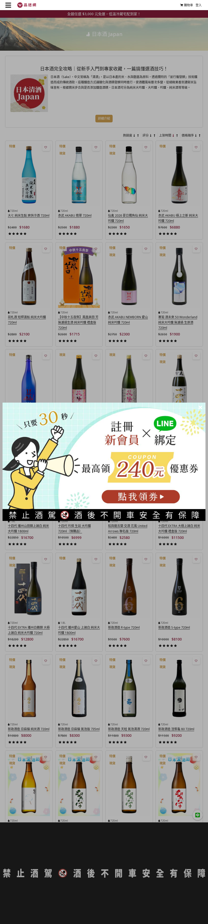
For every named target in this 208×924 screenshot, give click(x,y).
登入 (199, 5)
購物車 (188, 5)
